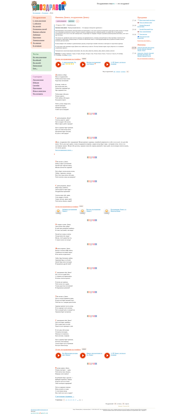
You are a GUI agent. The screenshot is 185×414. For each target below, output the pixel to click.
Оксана (139, 50)
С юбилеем (37, 24)
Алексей (139, 47)
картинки (71, 21)
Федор (149, 56)
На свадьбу (37, 26)
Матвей (139, 56)
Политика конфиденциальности (39, 409)
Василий (145, 47)
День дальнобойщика (145, 31)
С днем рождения (39, 21)
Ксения (139, 49)
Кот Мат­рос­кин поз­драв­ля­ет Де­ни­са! (70, 354)
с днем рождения (61, 21)
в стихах (123, 71)
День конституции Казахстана (143, 37)
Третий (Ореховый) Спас (146, 29)
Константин (151, 47)
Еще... (35, 68)
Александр (140, 53)
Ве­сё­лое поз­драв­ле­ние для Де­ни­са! (94, 63)
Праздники (37, 37)
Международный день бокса (147, 20)
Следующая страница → (64, 396)
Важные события (39, 32)
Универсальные (38, 40)
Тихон (143, 50)
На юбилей (37, 60)
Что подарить (38, 94)
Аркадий (151, 53)
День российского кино (145, 22)
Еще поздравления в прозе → (64, 150)
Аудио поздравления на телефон (67, 59)
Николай (149, 49)
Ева (150, 54)
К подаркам (37, 46)
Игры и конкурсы (39, 91)
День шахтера (143, 34)
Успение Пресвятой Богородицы (143, 26)
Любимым (36, 35)
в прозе (118, 71)
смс (114, 71)
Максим (144, 49)
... (77, 400)
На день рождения (39, 57)
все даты (69, 55)
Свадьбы (36, 85)
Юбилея (36, 83)
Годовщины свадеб (40, 29)
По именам (37, 43)
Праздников (37, 88)
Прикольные (37, 66)
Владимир (145, 54)
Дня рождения (38, 80)
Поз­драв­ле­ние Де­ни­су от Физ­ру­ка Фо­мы (118, 210)
